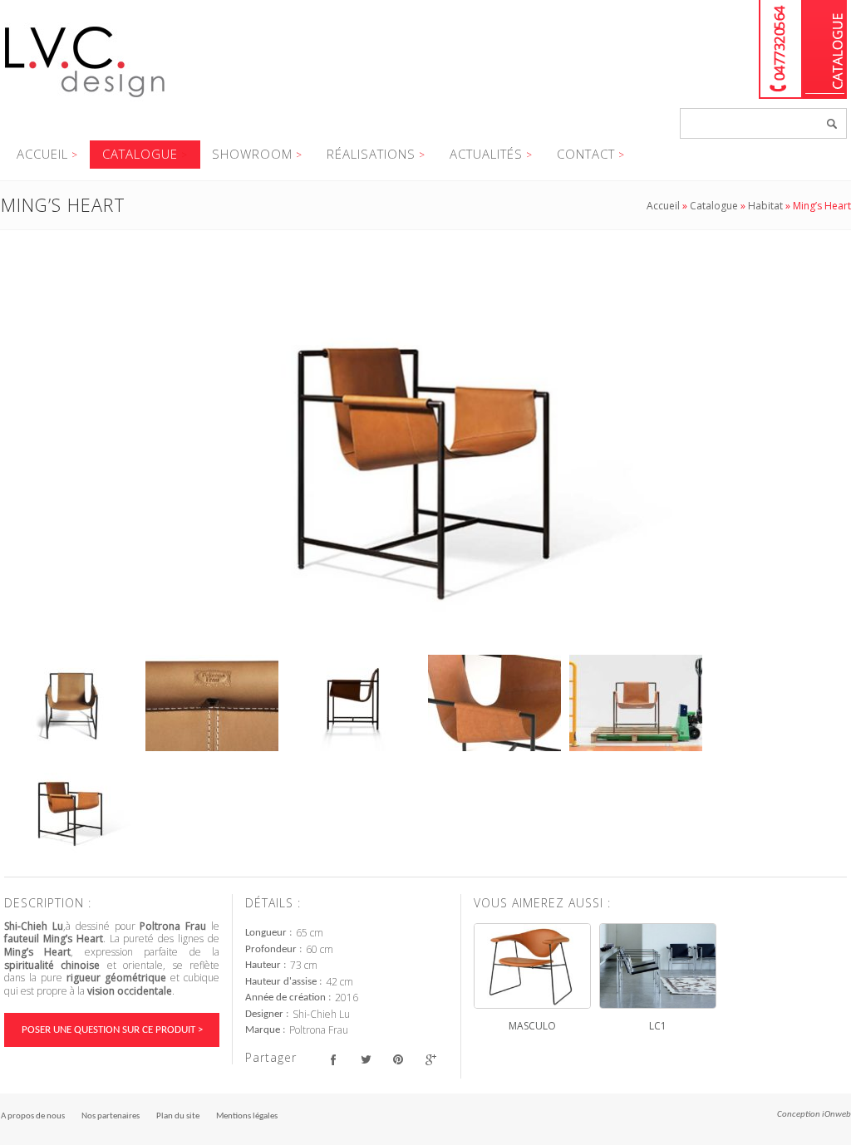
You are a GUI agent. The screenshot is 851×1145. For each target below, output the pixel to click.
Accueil (42, 153)
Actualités (486, 153)
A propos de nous (33, 1116)
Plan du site (177, 1116)
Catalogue (825, 49)
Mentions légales (247, 1116)
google (430, 1060)
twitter (365, 1060)
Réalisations (371, 153)
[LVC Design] (85, 99)
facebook (333, 1060)
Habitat (765, 206)
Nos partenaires (110, 1116)
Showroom (252, 153)
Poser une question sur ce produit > (112, 1030)
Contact (586, 153)
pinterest (397, 1060)
